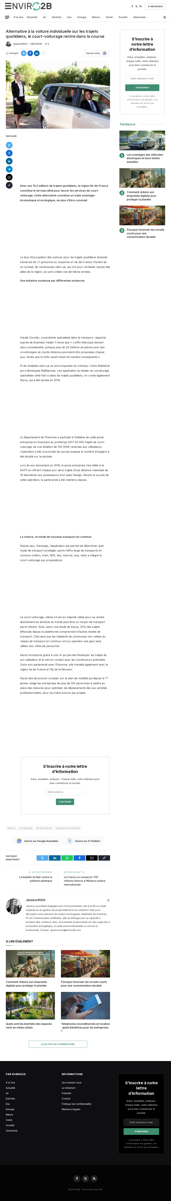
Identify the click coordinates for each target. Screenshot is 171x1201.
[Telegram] (9, 169)
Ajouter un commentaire (58, 1044)
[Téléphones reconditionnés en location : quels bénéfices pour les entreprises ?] (85, 1005)
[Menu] (7, 17)
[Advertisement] (72, 158)
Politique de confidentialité (76, 1103)
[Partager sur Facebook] (30, 53)
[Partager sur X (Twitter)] (24, 53)
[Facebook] (9, 153)
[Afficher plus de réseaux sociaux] (43, 53)
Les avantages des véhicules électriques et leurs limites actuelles (145, 158)
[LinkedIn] (9, 161)
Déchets (57, 17)
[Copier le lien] (9, 185)
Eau (69, 17)
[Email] (9, 177)
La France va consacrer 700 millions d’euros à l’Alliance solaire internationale (84, 880)
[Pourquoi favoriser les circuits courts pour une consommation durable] (85, 964)
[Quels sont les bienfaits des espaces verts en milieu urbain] (30, 1005)
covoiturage (25, 828)
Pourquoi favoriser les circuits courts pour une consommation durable (84, 983)
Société (123, 17)
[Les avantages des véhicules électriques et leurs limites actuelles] (142, 140)
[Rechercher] (164, 17)
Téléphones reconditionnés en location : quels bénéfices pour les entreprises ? (85, 1027)
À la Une (18, 17)
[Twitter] (9, 145)
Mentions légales (71, 1109)
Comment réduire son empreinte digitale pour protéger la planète (26, 983)
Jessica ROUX (20, 44)
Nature (96, 17)
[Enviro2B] (29, 6)
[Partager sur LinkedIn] (37, 53)
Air (44, 17)
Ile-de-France (44, 828)
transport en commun (68, 828)
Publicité (66, 1093)
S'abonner (155, 6)
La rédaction (68, 1087)
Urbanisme (139, 17)
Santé (109, 17)
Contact (66, 1098)
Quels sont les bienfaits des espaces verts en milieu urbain (29, 1025)
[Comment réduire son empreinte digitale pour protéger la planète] (30, 964)
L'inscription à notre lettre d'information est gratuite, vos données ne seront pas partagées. (141, 1143)
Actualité (32, 17)
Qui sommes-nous (71, 1082)
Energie (81, 17)
